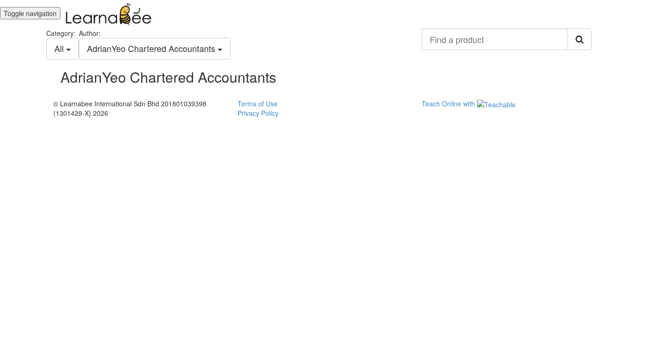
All (60, 48)
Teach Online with (449, 103)
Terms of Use (258, 103)
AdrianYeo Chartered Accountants (152, 48)
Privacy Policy (258, 113)
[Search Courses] (580, 39)
